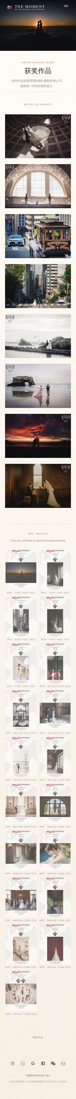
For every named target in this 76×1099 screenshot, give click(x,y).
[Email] (63, 1063)
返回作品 (38, 1037)
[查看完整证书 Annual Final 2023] (55, 804)
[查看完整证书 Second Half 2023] (55, 663)
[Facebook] (43, 1063)
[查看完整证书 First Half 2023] (21, 570)
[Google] (33, 1063)
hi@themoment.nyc (38, 1075)
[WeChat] (53, 1063)
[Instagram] (12, 1063)
